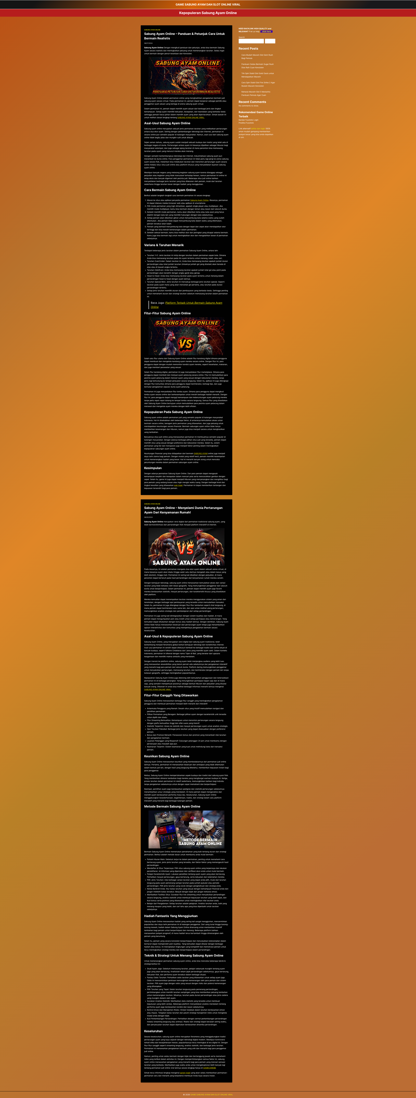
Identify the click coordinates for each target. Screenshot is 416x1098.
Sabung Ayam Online (199, 200)
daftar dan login (258, 128)
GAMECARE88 (209, 1068)
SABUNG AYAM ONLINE (152, 30)
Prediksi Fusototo (246, 123)
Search (242, 37)
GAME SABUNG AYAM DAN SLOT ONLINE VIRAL (211, 1095)
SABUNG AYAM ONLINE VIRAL (190, 117)
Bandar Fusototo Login (248, 120)
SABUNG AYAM (201, 453)
